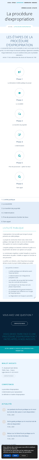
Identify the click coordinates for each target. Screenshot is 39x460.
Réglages (24, 455)
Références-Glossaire (26, 8)
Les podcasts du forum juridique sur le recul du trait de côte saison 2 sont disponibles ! (21, 410)
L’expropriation (19, 2)
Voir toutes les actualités (9, 444)
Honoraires (34, 2)
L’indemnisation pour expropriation (12, 392)
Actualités (34, 8)
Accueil (9, 2)
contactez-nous (19, 323)
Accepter (7, 455)
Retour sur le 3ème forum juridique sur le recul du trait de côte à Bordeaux (21, 434)
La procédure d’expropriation (10, 389)
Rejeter (15, 455)
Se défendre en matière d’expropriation (13, 394)
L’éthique (14, 2)
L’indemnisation (27, 2)
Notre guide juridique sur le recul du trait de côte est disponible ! (21, 422)
